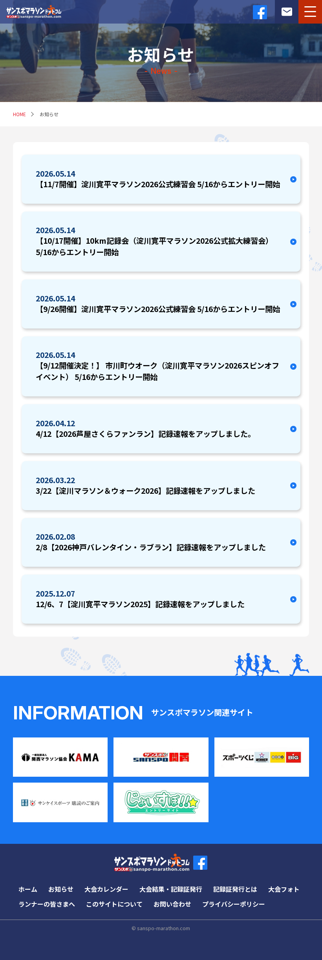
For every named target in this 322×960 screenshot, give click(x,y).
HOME (19, 114)
